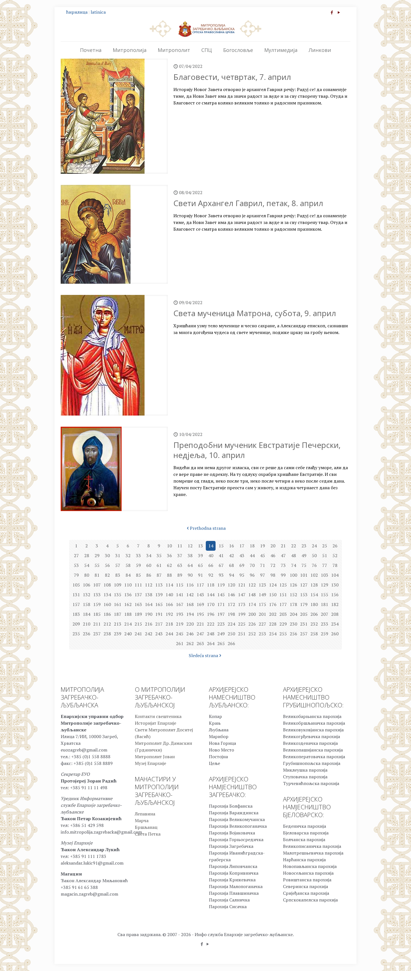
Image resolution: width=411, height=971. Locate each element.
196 (210, 614)
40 (210, 555)
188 (128, 614)
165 (159, 604)
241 (138, 634)
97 (262, 575)
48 (293, 555)
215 (138, 624)
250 (231, 634)
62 (169, 565)
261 (179, 643)
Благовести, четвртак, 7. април (232, 76)
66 (210, 565)
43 (241, 555)
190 (148, 614)
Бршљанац (146, 827)
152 (293, 594)
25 (324, 546)
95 (241, 575)
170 (210, 604)
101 (304, 575)
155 (324, 594)
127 (304, 585)
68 (231, 565)
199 (241, 614)
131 (76, 594)
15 (221, 546)
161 (117, 604)
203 (283, 614)
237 (97, 634)
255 (283, 634)
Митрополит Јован (155, 756)
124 (273, 585)
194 (190, 614)
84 (128, 575)
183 (76, 614)
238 (107, 634)
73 (283, 565)
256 (293, 634)
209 (76, 624)
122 (252, 585)
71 (262, 565)
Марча (141, 820)
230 (293, 624)
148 (252, 594)
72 (272, 565)
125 (283, 585)
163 (138, 604)
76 (314, 565)
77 (324, 565)
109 (117, 585)
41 (221, 555)
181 (324, 604)
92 (210, 575)
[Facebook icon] (332, 12)
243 (159, 634)
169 (200, 604)
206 (314, 614)
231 (304, 624)
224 (231, 624)
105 (76, 585)
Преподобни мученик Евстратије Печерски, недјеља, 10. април (257, 450)
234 (335, 624)
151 (283, 594)
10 (169, 546)
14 (210, 546)
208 (335, 614)
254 (273, 634)
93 (221, 575)
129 (324, 585)
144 (210, 594)
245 (179, 634)
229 (283, 624)
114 (169, 585)
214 (128, 624)
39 (200, 555)
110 (128, 585)
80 (86, 575)
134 (107, 594)
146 (231, 594)
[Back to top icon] (384, 959)
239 (117, 634)
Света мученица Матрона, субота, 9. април (254, 313)
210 (86, 624)
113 (159, 585)
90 (190, 575)
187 (117, 614)
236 (86, 634)
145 (221, 594)
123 (262, 585)
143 (200, 594)
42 (231, 555)
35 (159, 555)
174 (252, 604)
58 (128, 565)
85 (138, 575)
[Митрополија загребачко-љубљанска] (205, 28)
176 (273, 604)
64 (190, 565)
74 (293, 565)
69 (241, 565)
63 (179, 565)
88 (169, 575)
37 (179, 555)
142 (190, 594)
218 (169, 624)
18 (252, 546)
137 (138, 594)
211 (97, 624)
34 (148, 555)
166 (169, 604)
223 (221, 624)
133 (97, 594)
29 (97, 555)
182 (335, 604)
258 (314, 634)
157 (76, 604)
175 (262, 604)
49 (303, 555)
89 (179, 575)
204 (293, 614)
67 (221, 565)
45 (262, 555)
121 (241, 585)
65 (200, 565)
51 (324, 555)
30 (107, 555)
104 (335, 575)
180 (314, 604)
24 (314, 546)
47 (283, 555)
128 (314, 585)
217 (159, 624)
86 (148, 575)
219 (179, 624)
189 (138, 614)
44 (252, 555)
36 (169, 555)
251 (241, 634)
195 (200, 614)
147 (241, 594)
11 (179, 546)
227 (262, 624)
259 (324, 634)
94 (231, 575)
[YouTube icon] (339, 12)
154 (314, 594)
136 (128, 594)
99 (283, 575)
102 (314, 575)
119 (221, 585)
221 (200, 624)
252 (252, 634)
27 (76, 555)
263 (200, 643)
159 (97, 604)
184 (86, 614)
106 (86, 585)
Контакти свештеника (158, 716)
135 (117, 594)
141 (179, 594)
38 (190, 555)
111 (138, 585)
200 (252, 614)
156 (335, 594)
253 (262, 634)
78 (334, 565)
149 (262, 594)
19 (262, 546)
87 (159, 575)
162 (128, 604)
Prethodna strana (208, 528)
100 (293, 575)
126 (293, 585)
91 (200, 575)
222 (210, 624)
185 (97, 614)
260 (335, 634)
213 (117, 624)
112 (148, 585)
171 (221, 604)
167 (179, 604)
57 (117, 565)
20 (272, 546)
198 (231, 614)
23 (303, 546)
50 (314, 555)
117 (200, 585)
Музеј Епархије (150, 763)
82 (107, 575)
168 (190, 604)
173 (241, 604)
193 (179, 614)
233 (324, 624)
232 (314, 624)
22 (293, 546)
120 (231, 585)
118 (210, 585)
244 (169, 634)
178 (293, 604)
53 (76, 565)
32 (128, 555)
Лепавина (145, 814)
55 (97, 565)
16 (231, 546)
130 (335, 585)
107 (97, 585)
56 (107, 565)
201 (262, 614)
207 (324, 614)
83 (117, 575)
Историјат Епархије (155, 723)
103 (324, 575)
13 (200, 546)
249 (221, 634)
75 (303, 565)
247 (200, 634)
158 (86, 604)
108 (107, 585)
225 (241, 624)
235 (76, 634)
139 (159, 594)
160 (107, 604)
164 (148, 604)
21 (283, 546)
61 (159, 565)
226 (252, 624)
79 (76, 575)
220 (190, 624)
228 (273, 624)
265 (221, 643)
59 (138, 565)
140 (169, 594)
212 (107, 624)
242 (148, 634)
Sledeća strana (203, 655)
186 (107, 614)
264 (210, 643)
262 (190, 643)
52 (334, 555)
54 (86, 565)
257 (304, 634)
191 (159, 614)
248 (210, 634)
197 (221, 614)
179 (304, 604)
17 (241, 546)
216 (148, 624)
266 (231, 643)
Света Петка (147, 834)
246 (190, 634)
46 (272, 555)
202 (273, 614)
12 (190, 546)
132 (86, 594)
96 (252, 575)
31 (117, 555)
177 (283, 604)
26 (334, 546)
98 (272, 575)
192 (169, 614)
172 (231, 604)
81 (97, 575)
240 (128, 634)
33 (138, 555)
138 (148, 594)
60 (148, 565)
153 (304, 594)
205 (304, 614)
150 (273, 594)
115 (179, 585)
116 (190, 585)
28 (86, 555)
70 (252, 565)
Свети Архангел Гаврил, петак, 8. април (248, 203)
